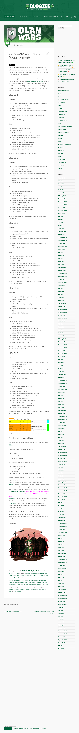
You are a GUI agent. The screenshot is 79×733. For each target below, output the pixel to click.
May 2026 (60, 187)
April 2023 (61, 297)
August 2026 (61, 178)
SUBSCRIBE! (9, 16)
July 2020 (60, 395)
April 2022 (61, 333)
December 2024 (62, 237)
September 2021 (62, 354)
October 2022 (61, 315)
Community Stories (63, 99)
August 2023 (61, 285)
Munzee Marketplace (63, 132)
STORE (60, 156)
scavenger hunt (22, 587)
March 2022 (61, 336)
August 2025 (61, 213)
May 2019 (60, 437)
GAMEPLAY (36, 571)
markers (15, 582)
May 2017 (60, 508)
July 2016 (60, 538)
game (26, 578)
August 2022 (61, 321)
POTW (42, 584)
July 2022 (60, 324)
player (19, 584)
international (31, 580)
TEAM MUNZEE (62, 159)
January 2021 (62, 377)
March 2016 (61, 550)
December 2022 (62, 309)
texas (21, 589)
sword (36, 587)
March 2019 (61, 443)
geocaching (37, 578)
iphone (37, 580)
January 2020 (62, 413)
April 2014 (61, 619)
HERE (10, 445)
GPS (10, 580)
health (17, 580)
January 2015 (62, 592)
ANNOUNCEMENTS (50, 16)
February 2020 (62, 410)
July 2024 (60, 252)
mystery (34, 582)
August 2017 (61, 500)
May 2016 (60, 544)
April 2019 (61, 440)
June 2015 (61, 577)
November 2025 (62, 205)
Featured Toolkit (62, 111)
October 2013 (61, 637)
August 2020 (61, 392)
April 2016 (61, 547)
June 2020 (61, 398)
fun (23, 578)
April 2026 (61, 190)
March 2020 (61, 407)
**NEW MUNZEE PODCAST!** (29, 16)
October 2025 (61, 208)
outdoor (11, 584)
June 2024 (61, 255)
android (42, 573)
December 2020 (62, 380)
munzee (29, 582)
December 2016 (62, 523)
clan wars (22, 575)
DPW (59, 105)
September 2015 (62, 568)
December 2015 (62, 559)
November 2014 (62, 598)
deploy (27, 575)
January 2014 (62, 628)
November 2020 (62, 383)
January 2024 (62, 270)
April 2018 (61, 476)
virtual (33, 589)
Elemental (12, 498)
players (34, 584)
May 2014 (60, 616)
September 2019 (62, 425)
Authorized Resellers (18, 491)
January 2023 (62, 306)
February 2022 (62, 339)
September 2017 (62, 497)
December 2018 (62, 452)
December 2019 (62, 416)
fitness (16, 578)
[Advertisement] (68, 42)
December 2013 (62, 631)
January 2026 (62, 199)
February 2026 (62, 196)
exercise (45, 575)
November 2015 (62, 562)
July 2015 (60, 574)
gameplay (30, 578)
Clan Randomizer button (35, 81)
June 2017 (61, 506)
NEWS (10, 573)
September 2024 (62, 246)
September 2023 (62, 282)
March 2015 (61, 586)
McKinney (20, 582)
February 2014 (62, 625)
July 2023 (60, 288)
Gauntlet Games (44, 571)
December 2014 (62, 595)
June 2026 (61, 184)
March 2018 (61, 479)
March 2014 (61, 622)
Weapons (37, 589)
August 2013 (61, 643)
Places (11, 484)
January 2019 (62, 449)
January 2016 (62, 556)
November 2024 (62, 240)
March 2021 (61, 371)
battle (10, 575)
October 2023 (61, 279)
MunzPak (60, 135)
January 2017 (62, 520)
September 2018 (62, 461)
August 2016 (61, 535)
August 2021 (61, 357)
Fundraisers (61, 114)
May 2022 (60, 330)
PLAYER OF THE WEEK (64, 144)
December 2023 (62, 273)
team (40, 587)
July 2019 (60, 431)
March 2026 (61, 193)
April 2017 (61, 511)
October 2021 (61, 351)
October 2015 (61, 565)
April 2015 (61, 583)
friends (20, 578)
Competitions (61, 102)
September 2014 (62, 604)
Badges (60, 93)
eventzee (40, 575)
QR (45, 584)
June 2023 (61, 291)
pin (14, 584)
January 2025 (62, 234)
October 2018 (61, 458)
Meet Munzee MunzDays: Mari (13, 611)
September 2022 (62, 318)
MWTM (60, 138)
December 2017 (62, 488)
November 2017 (62, 491)
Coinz (59, 96)
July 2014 (60, 610)
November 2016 (62, 526)
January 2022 (62, 342)
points (38, 584)
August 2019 (61, 428)
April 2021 (61, 368)
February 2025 (62, 231)
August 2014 (61, 607)
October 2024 (61, 243)
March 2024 (61, 264)
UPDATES (60, 165)
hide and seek (23, 580)
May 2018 (60, 473)
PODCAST (61, 150)
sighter (28, 587)
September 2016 (62, 532)
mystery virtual (40, 582)
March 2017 (61, 514)
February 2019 (62, 446)
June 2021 (61, 362)
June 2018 (61, 470)
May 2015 (60, 580)
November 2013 (62, 634)
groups (13, 580)
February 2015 (62, 589)
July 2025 (60, 216)
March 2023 (61, 300)
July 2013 (60, 646)
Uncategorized (62, 162)
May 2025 (60, 222)
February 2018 (62, 482)
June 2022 (61, 327)
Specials (60, 153)
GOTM (59, 123)
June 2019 (61, 434)
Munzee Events (62, 129)
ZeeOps (60, 168)
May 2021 (60, 365)
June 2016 (61, 541)
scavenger (14, 587)
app (46, 573)
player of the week (27, 584)
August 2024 (61, 249)
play (17, 584)
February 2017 (62, 517)
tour (24, 589)
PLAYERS (15, 573)
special (32, 587)
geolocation (44, 578)
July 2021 (60, 359)
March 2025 (61, 228)
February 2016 (62, 553)
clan (18, 575)
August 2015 (61, 571)
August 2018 (61, 464)
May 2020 (60, 401)
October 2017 (61, 494)
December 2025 (62, 202)
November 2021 (62, 348)
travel (27, 589)
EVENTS (35, 575)
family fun (11, 578)
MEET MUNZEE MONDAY (65, 126)
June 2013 (61, 649)
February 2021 (62, 374)
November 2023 (62, 276)
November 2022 (62, 312)
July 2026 (60, 181)
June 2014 (61, 613)
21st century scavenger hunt (32, 573)
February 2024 (62, 267)
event (30, 575)
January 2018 (62, 485)
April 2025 (61, 225)
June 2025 (61, 219)
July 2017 (60, 503)
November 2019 (62, 419)
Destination (12, 503)
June (40, 580)
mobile (25, 582)
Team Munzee (17, 591)
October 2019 (61, 422)
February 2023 (62, 303)
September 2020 (62, 389)
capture (14, 575)
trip (30, 589)
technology (16, 589)
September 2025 (62, 210)
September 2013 (62, 640)
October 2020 (61, 386)
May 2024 (60, 258)
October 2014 (61, 601)
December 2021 (62, 345)
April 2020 (61, 404)
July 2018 (60, 467)
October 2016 (61, 529)
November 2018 (62, 455)
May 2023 (60, 294)
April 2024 (61, 261)
